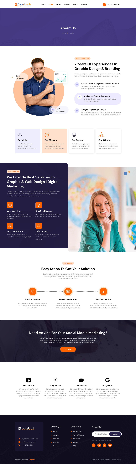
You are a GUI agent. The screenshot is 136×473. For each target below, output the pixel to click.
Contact (84, 5)
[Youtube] (110, 445)
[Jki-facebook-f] (93, 445)
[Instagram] (104, 445)
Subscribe (115, 434)
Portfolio (67, 5)
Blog (74, 5)
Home (43, 5)
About (51, 5)
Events (58, 5)
